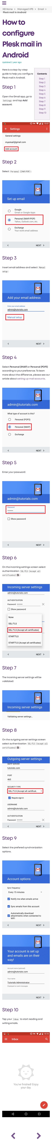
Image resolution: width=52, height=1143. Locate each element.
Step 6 (42, 98)
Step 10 (42, 113)
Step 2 (42, 83)
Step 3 (42, 86)
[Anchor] (32, 54)
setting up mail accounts (31, 379)
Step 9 (42, 109)
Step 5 (42, 94)
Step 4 (42, 90)
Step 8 (42, 105)
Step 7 (42, 102)
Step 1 (42, 79)
